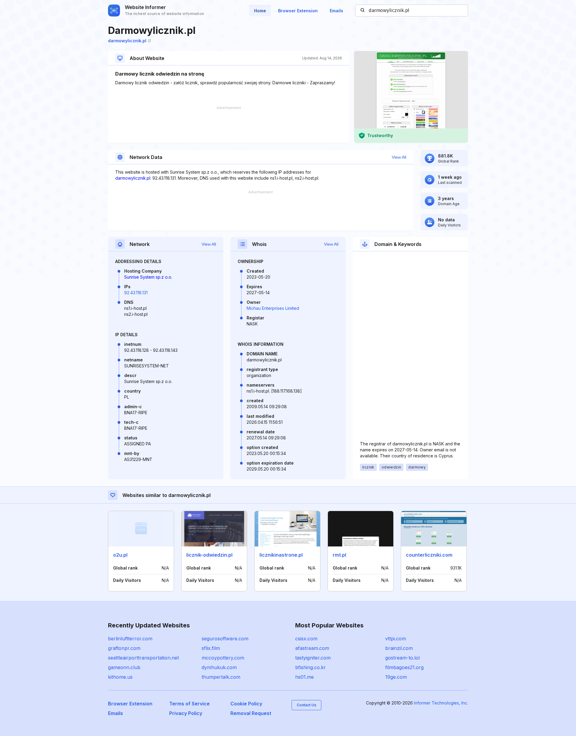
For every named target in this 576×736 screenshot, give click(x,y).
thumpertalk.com (221, 677)
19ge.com (396, 677)
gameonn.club (124, 667)
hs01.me (304, 677)
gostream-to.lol (402, 658)
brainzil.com (399, 648)
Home (260, 10)
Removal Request (250, 713)
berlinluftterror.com (130, 639)
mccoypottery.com (223, 658)
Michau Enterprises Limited (273, 308)
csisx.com (306, 639)
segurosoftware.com (225, 639)
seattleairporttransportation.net (143, 658)
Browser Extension (298, 10)
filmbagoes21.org (404, 667)
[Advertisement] (228, 124)
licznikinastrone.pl (281, 555)
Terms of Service (189, 704)
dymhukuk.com (219, 667)
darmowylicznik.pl (127, 40)
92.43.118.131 (136, 292)
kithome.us (120, 677)
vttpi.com (395, 639)
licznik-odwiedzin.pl (209, 555)
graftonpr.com (124, 648)
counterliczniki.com (429, 555)
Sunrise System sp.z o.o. (148, 277)
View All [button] (399, 157)
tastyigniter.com (313, 658)
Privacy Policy (185, 713)
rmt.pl (339, 555)
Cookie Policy (246, 704)
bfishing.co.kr (310, 667)
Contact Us (306, 705)
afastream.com (312, 648)
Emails (336, 10)
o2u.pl (120, 555)
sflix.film (211, 648)
